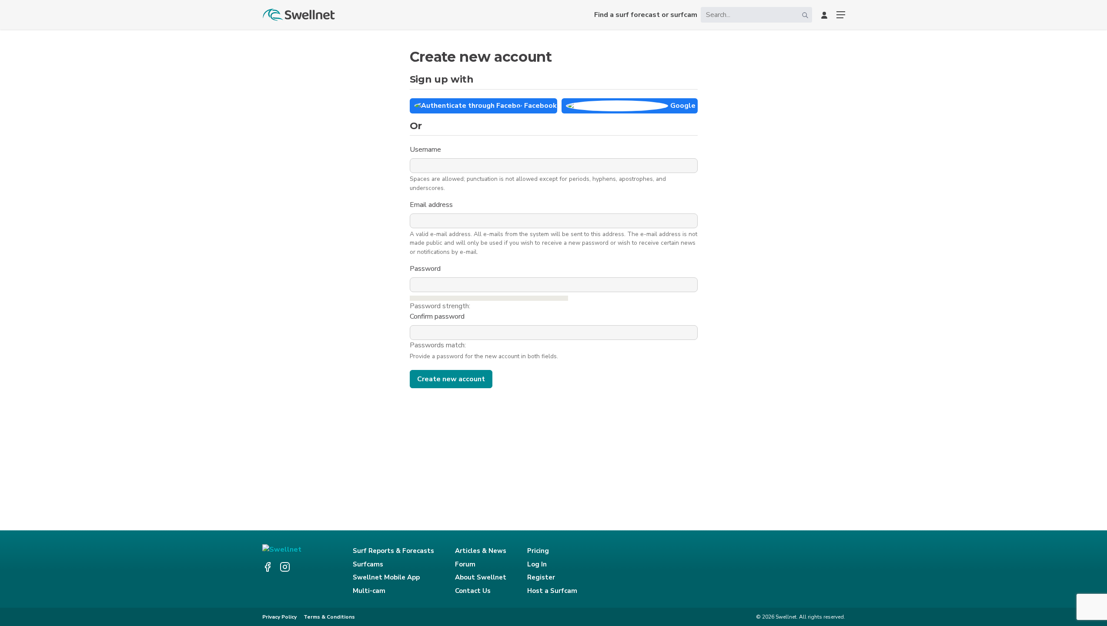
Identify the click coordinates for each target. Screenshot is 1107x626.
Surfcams (368, 564)
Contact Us (473, 590)
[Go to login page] (824, 15)
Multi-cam (369, 590)
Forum (465, 564)
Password (426, 268)
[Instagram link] (285, 567)
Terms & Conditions (329, 616)
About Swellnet (480, 577)
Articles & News (480, 550)
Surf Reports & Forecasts (393, 550)
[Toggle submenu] (840, 14)
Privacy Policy (279, 616)
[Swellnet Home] (299, 15)
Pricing (538, 550)
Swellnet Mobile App (386, 577)
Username (426, 149)
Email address (432, 205)
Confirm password (438, 316)
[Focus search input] (805, 15)
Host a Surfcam (552, 590)
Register (541, 577)
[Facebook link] (267, 567)
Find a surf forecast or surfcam (645, 15)
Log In (537, 564)
